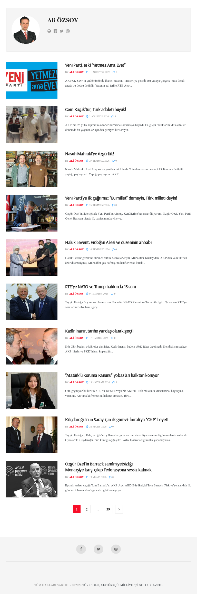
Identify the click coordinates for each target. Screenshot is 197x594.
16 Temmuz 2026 (99, 249)
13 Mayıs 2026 (97, 477)
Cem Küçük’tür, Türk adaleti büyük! (95, 109)
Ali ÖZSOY (76, 72)
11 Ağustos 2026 (99, 72)
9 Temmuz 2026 (98, 293)
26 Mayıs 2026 (97, 426)
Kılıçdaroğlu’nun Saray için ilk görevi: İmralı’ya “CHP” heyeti (116, 419)
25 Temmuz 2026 (99, 205)
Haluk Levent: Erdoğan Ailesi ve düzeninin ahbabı (108, 242)
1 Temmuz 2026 (98, 338)
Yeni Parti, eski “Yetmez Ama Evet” (95, 65)
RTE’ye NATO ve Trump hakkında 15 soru (100, 286)
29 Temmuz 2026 (99, 160)
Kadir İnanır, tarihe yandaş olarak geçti (99, 331)
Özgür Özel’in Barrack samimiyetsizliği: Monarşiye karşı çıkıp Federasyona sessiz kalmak (108, 467)
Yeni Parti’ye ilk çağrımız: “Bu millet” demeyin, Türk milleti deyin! (121, 198)
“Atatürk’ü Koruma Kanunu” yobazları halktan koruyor (112, 375)
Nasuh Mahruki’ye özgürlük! (89, 154)
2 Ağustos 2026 (98, 116)
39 (108, 509)
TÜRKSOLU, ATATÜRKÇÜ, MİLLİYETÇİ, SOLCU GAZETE (122, 585)
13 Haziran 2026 (99, 382)
